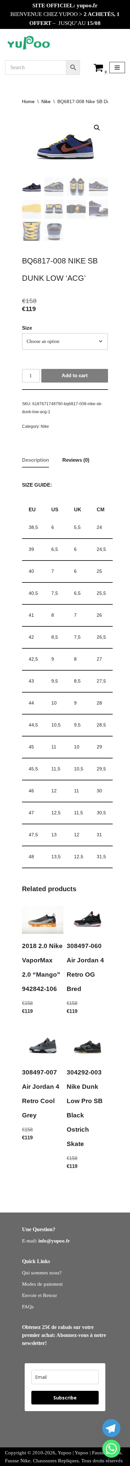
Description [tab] (35, 460)
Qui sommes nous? (42, 1272)
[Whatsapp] (111, 1449)
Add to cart (75, 375)
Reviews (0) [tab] (75, 460)
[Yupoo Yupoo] (29, 43)
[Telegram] (111, 1428)
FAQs (28, 1306)
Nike (46, 101)
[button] (97, 128)
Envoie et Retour (39, 1295)
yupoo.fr (87, 5)
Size (27, 328)
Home (28, 101)
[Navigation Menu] (117, 67)
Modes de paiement (42, 1284)
